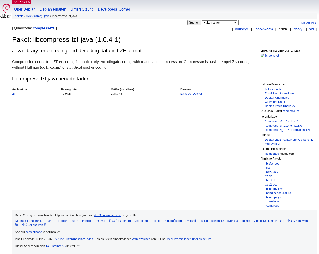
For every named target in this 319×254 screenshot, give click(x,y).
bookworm (264, 29)
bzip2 (268, 176)
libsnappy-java (274, 188)
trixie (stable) (34, 16)
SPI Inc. (59, 239)
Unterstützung (82, 9)
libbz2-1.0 (271, 180)
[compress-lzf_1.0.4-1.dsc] (281, 121)
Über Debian (24, 9)
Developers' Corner (114, 9)
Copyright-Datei (275, 102)
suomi (75, 220)
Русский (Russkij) (196, 220)
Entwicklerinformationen (280, 93)
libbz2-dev (271, 172)
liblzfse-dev (272, 163)
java (47, 16)
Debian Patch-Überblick (280, 106)
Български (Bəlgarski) (29, 220)
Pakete (19, 16)
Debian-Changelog (277, 97)
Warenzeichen (141, 239)
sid (311, 29)
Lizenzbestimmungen (79, 239)
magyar (100, 220)
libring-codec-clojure (278, 193)
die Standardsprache (107, 215)
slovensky (217, 220)
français (87, 220)
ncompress (272, 205)
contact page (34, 232)
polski (156, 220)
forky (298, 29)
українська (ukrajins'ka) (269, 220)
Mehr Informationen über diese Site (189, 239)
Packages (21, 2)
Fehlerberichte (274, 89)
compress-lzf (43, 28)
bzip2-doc (271, 184)
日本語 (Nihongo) (120, 220)
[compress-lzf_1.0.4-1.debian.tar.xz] (287, 130)
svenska (232, 220)
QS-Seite (304, 139)
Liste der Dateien (192, 93)
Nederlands (141, 220)
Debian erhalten (53, 9)
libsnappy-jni (273, 197)
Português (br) (173, 220)
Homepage (272, 153)
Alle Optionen (308, 22)
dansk (50, 220)
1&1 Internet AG (56, 246)
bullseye (242, 29)
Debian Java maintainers (281, 139)
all (13, 93)
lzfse (268, 167)
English (62, 220)
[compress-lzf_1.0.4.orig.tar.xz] (284, 125)
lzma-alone (272, 201)
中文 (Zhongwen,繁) (34, 225)
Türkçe (245, 220)
